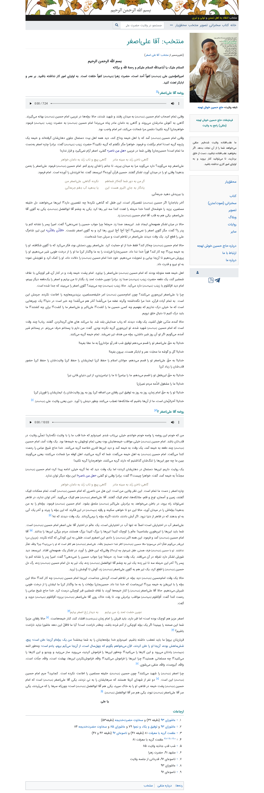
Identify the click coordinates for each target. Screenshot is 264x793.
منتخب (193, 25)
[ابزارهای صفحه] (170, 25)
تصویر (204, 25)
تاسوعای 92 (120, 733)
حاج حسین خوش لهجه (210, 107)
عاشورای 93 (168, 720)
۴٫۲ (166, 738)
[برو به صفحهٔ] (117, 25)
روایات (232, 224)
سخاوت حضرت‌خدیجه (129, 720)
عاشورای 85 (117, 726)
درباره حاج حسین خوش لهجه (216, 246)
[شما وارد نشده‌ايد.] (196, 272)
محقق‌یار (181, 25)
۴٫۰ (173, 738)
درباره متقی (165, 785)
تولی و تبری (198, 18)
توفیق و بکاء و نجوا (145, 726)
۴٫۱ (170, 738)
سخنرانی (215, 25)
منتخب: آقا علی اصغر (157, 55)
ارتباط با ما (229, 253)
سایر (233, 231)
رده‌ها (179, 785)
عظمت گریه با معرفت (161, 733)
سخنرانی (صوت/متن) (222, 203)
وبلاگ (232, 217)
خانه (233, 25)
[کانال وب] (211, 280)
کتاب (225, 25)
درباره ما (231, 260)
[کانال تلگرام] (217, 280)
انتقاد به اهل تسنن (218, 18)
